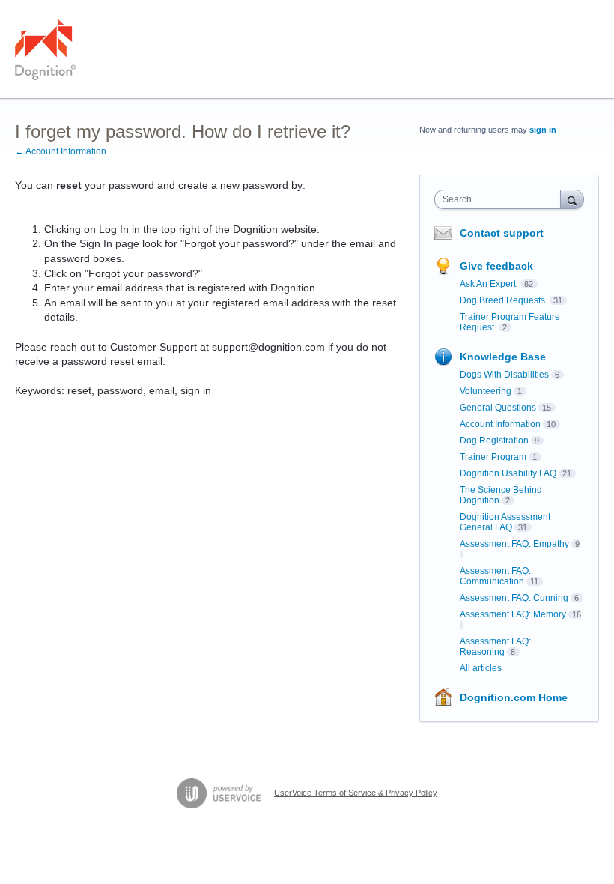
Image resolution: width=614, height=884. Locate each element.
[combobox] (501, 199)
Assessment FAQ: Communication (495, 576)
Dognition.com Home (514, 697)
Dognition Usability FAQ (508, 473)
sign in (542, 129)
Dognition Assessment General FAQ (505, 522)
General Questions (498, 407)
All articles (481, 668)
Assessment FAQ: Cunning (514, 598)
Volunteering (485, 391)
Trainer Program (493, 457)
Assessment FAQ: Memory (513, 614)
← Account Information (60, 151)
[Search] (572, 199)
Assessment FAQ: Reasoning (495, 646)
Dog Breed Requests (503, 300)
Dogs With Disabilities (504, 374)
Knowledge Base (503, 357)
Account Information (500, 424)
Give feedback (496, 266)
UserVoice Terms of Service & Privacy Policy (355, 792)
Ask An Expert (489, 284)
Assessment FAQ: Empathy (514, 544)
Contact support (502, 233)
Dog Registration (494, 440)
